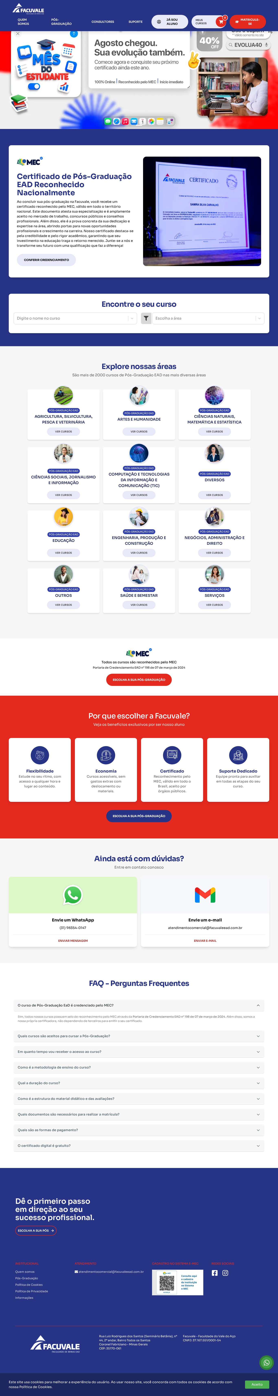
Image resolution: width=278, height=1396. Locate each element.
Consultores (103, 22)
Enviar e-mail (205, 941)
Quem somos (23, 22)
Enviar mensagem (73, 941)
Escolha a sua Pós (33, 1230)
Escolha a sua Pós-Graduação (139, 680)
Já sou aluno (172, 22)
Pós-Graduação (61, 22)
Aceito (257, 1384)
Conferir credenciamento (46, 260)
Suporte (135, 22)
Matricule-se (250, 22)
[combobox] (17, 318)
